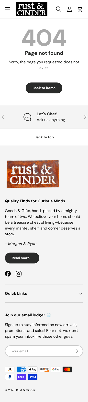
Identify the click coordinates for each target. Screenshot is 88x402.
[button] (80, 9)
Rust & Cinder (25, 390)
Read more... (22, 258)
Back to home (44, 88)
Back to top (44, 137)
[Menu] (7, 9)
